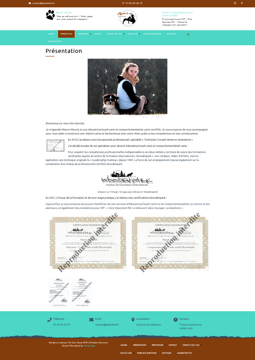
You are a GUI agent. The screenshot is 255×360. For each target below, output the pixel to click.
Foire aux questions (152, 34)
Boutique (171, 34)
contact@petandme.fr (43, 3)
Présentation (66, 34)
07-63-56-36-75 (133, 3)
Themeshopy (89, 345)
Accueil (51, 34)
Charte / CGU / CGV (114, 34)
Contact (97, 34)
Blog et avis (133, 34)
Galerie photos (55, 41)
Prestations (83, 34)
